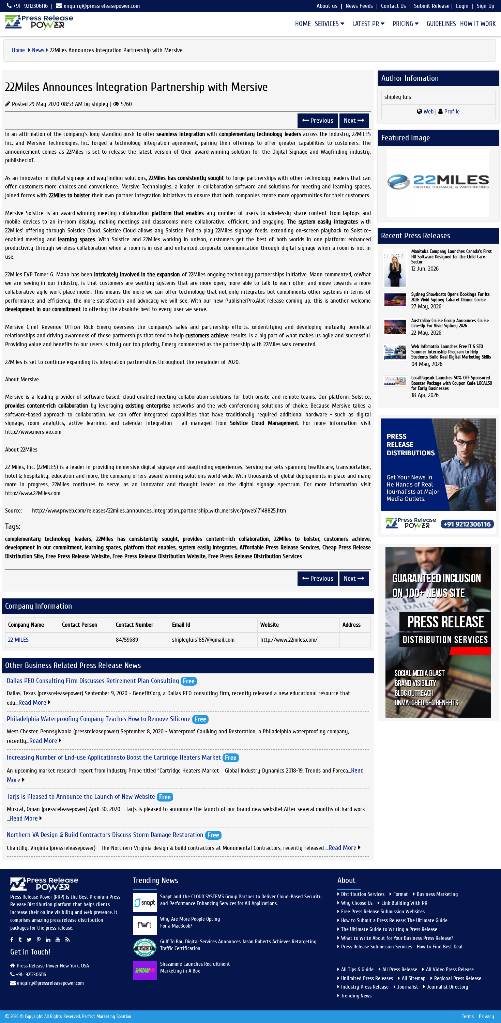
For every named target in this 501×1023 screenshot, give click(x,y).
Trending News (356, 996)
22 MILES (18, 639)
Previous (321, 120)
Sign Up (485, 6)
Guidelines (441, 24)
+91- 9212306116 (30, 6)
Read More (33, 702)
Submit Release (432, 6)
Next (351, 120)
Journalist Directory (447, 987)
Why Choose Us (357, 903)
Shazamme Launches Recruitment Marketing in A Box (195, 967)
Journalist (407, 987)
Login (462, 6)
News (38, 50)
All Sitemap (413, 978)
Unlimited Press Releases (367, 978)
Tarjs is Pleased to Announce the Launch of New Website (81, 796)
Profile (451, 111)
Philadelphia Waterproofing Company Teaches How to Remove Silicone (99, 719)
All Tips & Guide (357, 969)
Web (428, 111)
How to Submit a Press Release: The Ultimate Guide (394, 920)
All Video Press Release (450, 969)
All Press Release (399, 969)
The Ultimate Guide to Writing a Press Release (389, 929)
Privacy (486, 1016)
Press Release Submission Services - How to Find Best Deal (401, 947)
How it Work (478, 24)
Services (327, 24)
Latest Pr (366, 24)
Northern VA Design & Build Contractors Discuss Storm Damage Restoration (105, 835)
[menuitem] (301, 24)
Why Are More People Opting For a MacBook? (190, 922)
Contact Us (393, 6)
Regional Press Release (457, 978)
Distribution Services (362, 894)
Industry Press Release (365, 987)
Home (303, 24)
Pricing (404, 24)
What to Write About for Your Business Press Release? (397, 938)
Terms (468, 1016)
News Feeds (359, 6)
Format (400, 894)
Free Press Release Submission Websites (383, 912)
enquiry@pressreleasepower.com (102, 6)
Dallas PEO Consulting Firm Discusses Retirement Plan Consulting (93, 681)
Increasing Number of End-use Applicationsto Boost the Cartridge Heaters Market (114, 757)
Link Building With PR (404, 903)
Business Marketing (437, 894)
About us (327, 6)
